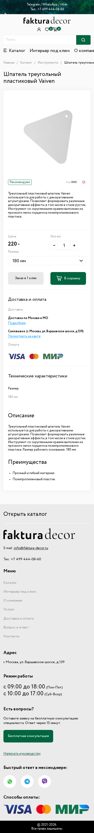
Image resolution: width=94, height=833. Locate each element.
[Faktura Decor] (47, 20)
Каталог (26, 62)
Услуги (8, 609)
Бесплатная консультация (28, 736)
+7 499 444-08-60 (51, 9)
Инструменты (48, 62)
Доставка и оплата (18, 618)
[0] (55, 29)
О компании (12, 600)
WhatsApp (50, 4)
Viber (64, 4)
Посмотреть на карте (24, 336)
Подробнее (17, 323)
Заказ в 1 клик (26, 278)
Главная (8, 62)
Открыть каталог (25, 514)
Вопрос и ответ (16, 627)
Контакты (11, 636)
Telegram (33, 4)
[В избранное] (83, 182)
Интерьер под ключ (50, 51)
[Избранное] (47, 29)
